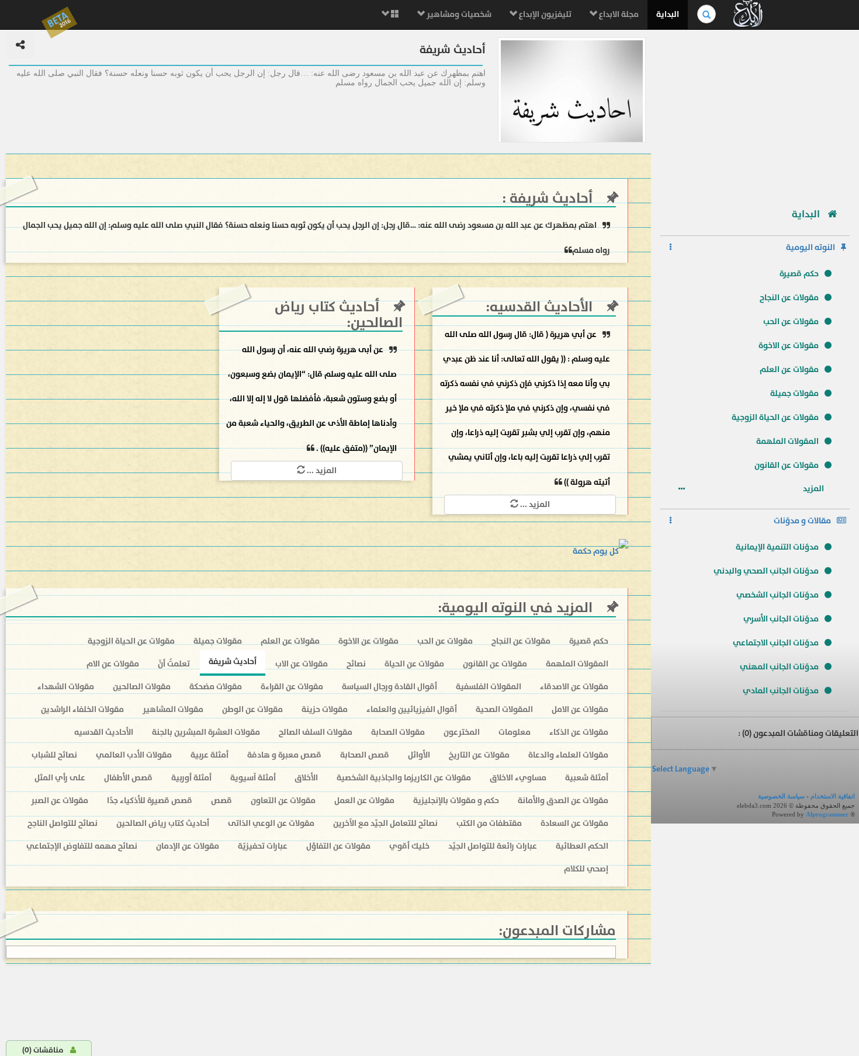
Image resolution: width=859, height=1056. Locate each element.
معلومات (514, 732)
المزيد (814, 488)
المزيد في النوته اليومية (517, 608)
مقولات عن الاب (301, 664)
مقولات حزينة (325, 709)
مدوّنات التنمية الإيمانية (777, 547)
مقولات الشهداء (65, 686)
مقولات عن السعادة (574, 823)
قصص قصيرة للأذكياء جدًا (149, 800)
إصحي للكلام (586, 869)
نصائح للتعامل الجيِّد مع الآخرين (385, 823)
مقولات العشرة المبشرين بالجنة (206, 732)
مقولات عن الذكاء (578, 732)
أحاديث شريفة (549, 198)
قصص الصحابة (364, 755)
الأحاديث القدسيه (541, 307)
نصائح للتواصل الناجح (62, 823)
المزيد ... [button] (534, 504)
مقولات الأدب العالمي (134, 755)
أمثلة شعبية (586, 777)
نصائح (356, 664)
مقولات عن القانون (786, 465)
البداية (667, 14)
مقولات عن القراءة (292, 686)
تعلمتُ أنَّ (174, 664)
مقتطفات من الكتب (489, 823)
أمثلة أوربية (191, 777)
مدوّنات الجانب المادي (781, 690)
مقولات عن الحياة (414, 664)
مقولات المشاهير (173, 709)
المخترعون (462, 732)
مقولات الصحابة (398, 732)
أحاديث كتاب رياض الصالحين (339, 314)
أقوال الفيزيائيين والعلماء (411, 709)
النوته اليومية (810, 247)
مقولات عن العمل (364, 800)
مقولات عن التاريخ (479, 755)
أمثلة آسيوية (253, 777)
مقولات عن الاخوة (788, 345)
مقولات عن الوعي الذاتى (271, 823)
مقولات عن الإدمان (187, 846)
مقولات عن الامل (580, 709)
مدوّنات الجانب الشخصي (777, 595)
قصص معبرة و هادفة (284, 755)
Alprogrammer (827, 814)
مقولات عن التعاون (283, 800)
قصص (221, 800)
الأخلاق (306, 777)
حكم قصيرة (799, 273)
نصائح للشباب (54, 755)
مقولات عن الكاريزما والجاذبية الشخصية (404, 777)
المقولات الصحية (504, 709)
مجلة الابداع (618, 14)
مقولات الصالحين (142, 686)
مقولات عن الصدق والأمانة (563, 800)
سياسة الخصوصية (781, 796)
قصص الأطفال (128, 777)
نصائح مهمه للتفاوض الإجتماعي (81, 846)
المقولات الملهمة (787, 441)
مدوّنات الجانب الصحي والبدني (766, 571)
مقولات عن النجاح (789, 297)
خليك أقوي (409, 846)
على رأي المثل (59, 777)
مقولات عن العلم (789, 369)
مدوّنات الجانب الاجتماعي (776, 642)
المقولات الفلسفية (488, 686)
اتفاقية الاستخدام (832, 796)
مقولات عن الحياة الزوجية (775, 417)
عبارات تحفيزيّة (263, 846)
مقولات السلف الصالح (315, 732)
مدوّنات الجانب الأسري (781, 619)
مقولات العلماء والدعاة (568, 755)
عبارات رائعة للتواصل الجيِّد (492, 846)
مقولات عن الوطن (252, 709)
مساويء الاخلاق (518, 777)
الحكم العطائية (582, 846)
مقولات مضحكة (215, 686)
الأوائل (419, 755)
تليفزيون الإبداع (544, 14)
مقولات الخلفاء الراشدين (82, 709)
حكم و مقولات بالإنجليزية (456, 800)
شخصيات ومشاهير (458, 14)
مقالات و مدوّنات (802, 521)
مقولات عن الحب (791, 321)
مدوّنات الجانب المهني (779, 666)
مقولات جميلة (794, 393)
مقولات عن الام (112, 664)
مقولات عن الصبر (59, 800)
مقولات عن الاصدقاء (574, 686)
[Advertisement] (755, 114)
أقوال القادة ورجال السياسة (389, 686)
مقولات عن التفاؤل (338, 846)
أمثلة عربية (209, 755)
